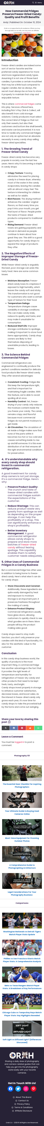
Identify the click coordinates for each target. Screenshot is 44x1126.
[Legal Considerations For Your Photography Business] (22, 887)
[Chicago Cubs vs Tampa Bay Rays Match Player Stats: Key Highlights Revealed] (22, 1008)
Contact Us (23, 1100)
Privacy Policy (23, 1104)
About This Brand (23, 1097)
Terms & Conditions (23, 1107)
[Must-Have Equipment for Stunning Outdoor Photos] (22, 833)
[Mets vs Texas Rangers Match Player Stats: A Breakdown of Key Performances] (22, 981)
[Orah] (9, 2)
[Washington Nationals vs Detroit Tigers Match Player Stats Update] (22, 927)
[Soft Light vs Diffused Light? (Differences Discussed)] (22, 1035)
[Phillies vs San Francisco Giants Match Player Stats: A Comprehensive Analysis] (22, 954)
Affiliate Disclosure (23, 1111)
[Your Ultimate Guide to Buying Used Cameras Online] (22, 806)
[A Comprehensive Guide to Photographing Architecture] (22, 860)
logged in (19, 742)
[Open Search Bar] (33, 2)
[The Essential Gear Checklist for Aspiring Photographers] (22, 779)
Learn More (27, 33)
